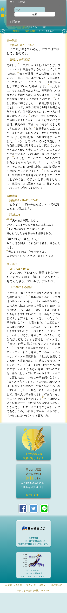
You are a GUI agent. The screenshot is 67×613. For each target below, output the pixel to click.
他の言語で (56, 585)
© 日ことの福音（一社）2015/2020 (33, 591)
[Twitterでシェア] (33, 508)
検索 (34, 14)
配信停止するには (13, 585)
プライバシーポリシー (36, 585)
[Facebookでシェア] (23, 508)
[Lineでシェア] (44, 508)
